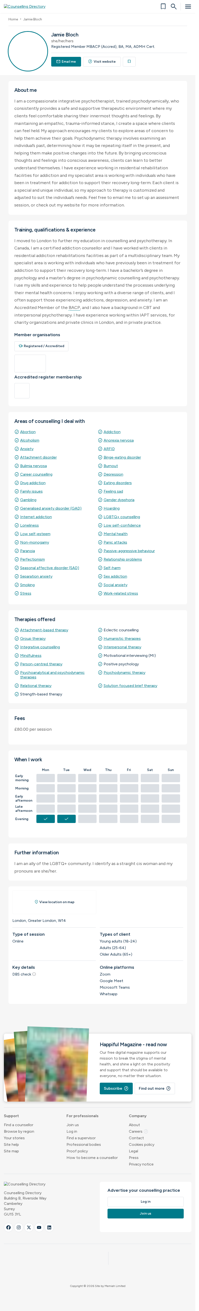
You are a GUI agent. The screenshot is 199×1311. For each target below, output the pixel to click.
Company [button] (138, 1116)
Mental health (116, 533)
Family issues (31, 491)
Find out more (155, 1088)
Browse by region (19, 1131)
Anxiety (26, 448)
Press (134, 1157)
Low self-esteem (35, 533)
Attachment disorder (38, 457)
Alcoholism (29, 440)
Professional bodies (83, 1144)
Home (13, 19)
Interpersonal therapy (122, 647)
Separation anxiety (36, 576)
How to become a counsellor (92, 1157)
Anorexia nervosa (119, 440)
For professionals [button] (82, 1116)
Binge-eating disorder (122, 457)
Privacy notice (141, 1164)
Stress (25, 593)
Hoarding (112, 508)
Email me (66, 61)
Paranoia (27, 550)
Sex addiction (115, 576)
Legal (133, 1151)
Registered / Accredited (41, 346)
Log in (71, 1131)
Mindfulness (30, 655)
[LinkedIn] (49, 1227)
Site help (11, 1144)
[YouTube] (39, 1227)
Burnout (111, 465)
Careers (138, 1131)
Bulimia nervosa (33, 465)
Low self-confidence (122, 525)
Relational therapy (35, 685)
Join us (72, 1124)
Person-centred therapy (41, 664)
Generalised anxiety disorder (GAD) (51, 508)
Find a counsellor (18, 1124)
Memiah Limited (115, 1286)
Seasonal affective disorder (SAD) (49, 568)
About (134, 1124)
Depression (113, 474)
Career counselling (36, 474)
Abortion (28, 431)
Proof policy (77, 1151)
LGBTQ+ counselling (122, 516)
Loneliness (29, 525)
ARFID (109, 448)
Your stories (14, 1138)
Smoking (27, 585)
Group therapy (33, 638)
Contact (136, 1138)
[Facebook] (8, 1227)
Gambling (28, 499)
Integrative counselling (40, 647)
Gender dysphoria (119, 499)
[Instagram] (18, 1227)
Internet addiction (36, 516)
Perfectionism (32, 559)
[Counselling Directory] (27, 6)
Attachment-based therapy (44, 630)
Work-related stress (121, 593)
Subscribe (116, 1088)
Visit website (102, 61)
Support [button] (11, 1116)
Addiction (112, 431)
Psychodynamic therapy (124, 672)
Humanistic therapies (122, 638)
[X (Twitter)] (29, 1227)
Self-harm (112, 568)
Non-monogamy (34, 542)
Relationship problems (123, 559)
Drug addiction (33, 482)
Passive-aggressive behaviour (129, 550)
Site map (11, 1151)
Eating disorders (118, 482)
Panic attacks (115, 542)
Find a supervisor (81, 1138)
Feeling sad (113, 491)
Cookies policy (141, 1144)
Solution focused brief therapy (130, 685)
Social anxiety (115, 585)
